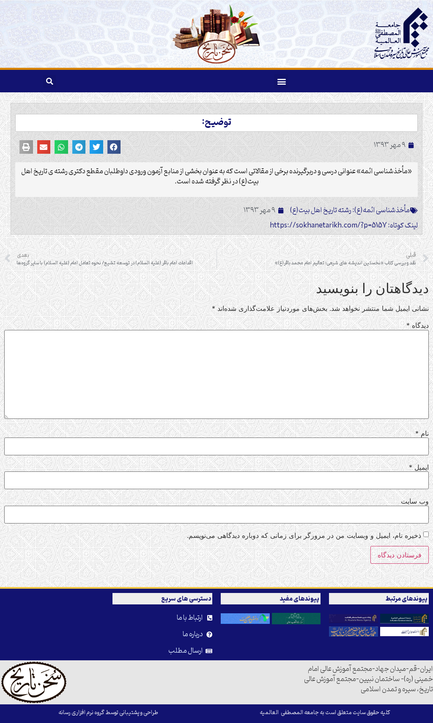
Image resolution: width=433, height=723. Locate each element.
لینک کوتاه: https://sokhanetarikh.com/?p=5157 (344, 226)
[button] (281, 81)
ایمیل (419, 467)
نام (422, 433)
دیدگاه (417, 325)
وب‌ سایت (415, 501)
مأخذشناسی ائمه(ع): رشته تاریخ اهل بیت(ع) (350, 210)
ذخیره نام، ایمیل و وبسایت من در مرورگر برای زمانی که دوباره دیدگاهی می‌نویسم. (304, 535)
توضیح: (216, 123)
